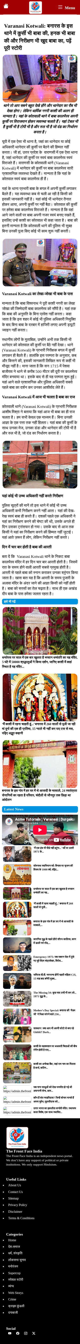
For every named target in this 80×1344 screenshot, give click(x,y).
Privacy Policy (17, 1205)
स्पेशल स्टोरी (15, 1279)
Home (12, 1240)
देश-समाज (14, 1246)
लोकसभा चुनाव (17, 1260)
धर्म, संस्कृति (15, 1253)
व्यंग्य (11, 1286)
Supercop (14, 1273)
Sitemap (13, 1198)
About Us (14, 1185)
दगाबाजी (13, 1312)
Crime (12, 1299)
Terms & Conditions (21, 1218)
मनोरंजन (13, 1266)
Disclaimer (15, 1211)
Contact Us (15, 1192)
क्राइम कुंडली (16, 1306)
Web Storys (15, 1293)
